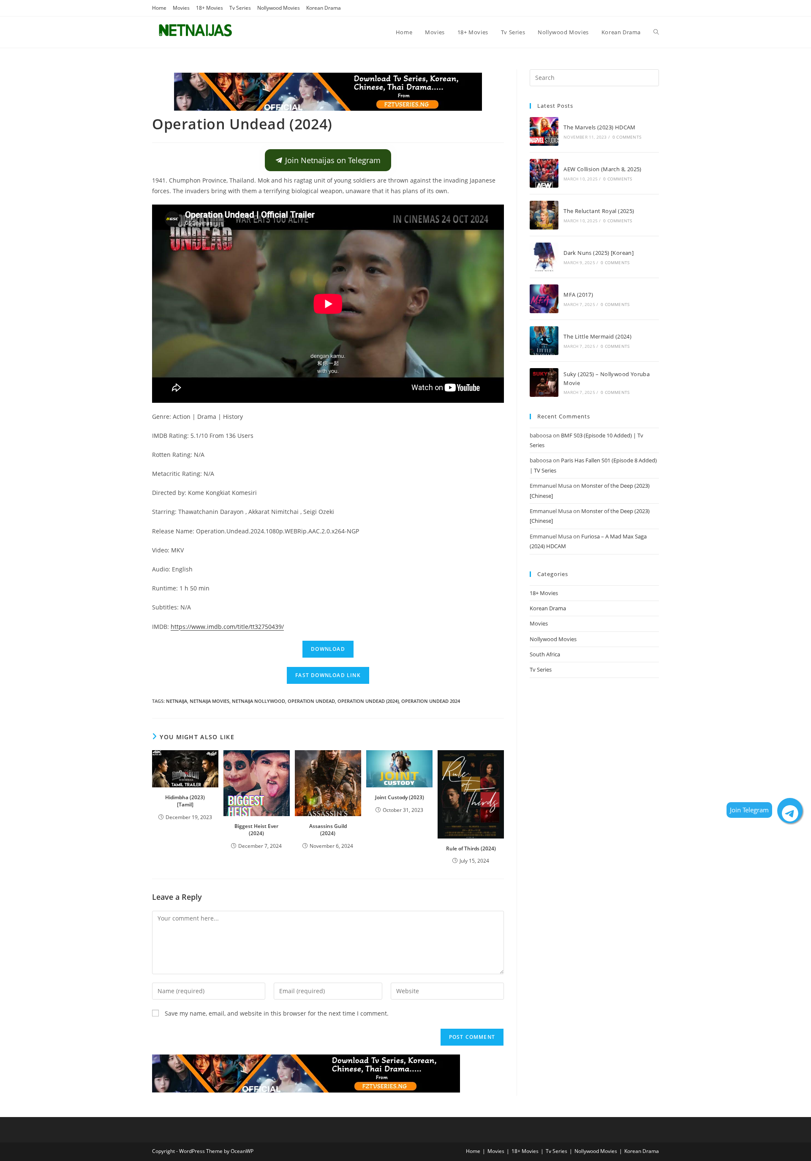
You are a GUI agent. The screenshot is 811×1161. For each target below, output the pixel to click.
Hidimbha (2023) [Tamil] (185, 801)
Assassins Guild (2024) (328, 829)
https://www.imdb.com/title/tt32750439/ (227, 627)
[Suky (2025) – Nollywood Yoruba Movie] (544, 382)
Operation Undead (311, 701)
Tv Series (240, 7)
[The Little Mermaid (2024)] (544, 340)
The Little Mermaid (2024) (597, 336)
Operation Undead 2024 (430, 701)
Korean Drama (323, 7)
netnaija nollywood (258, 701)
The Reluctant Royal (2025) (598, 211)
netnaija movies (209, 701)
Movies (181, 7)
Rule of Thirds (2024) (471, 848)
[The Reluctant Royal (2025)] (544, 215)
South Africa (545, 654)
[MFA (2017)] (544, 298)
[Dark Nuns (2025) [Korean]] (544, 257)
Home (159, 7)
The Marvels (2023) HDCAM (599, 127)
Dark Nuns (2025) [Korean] (598, 253)
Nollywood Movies (278, 7)
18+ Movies (209, 7)
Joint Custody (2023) (399, 797)
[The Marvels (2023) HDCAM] (544, 131)
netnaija (176, 701)
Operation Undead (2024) (368, 701)
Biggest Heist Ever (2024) (256, 829)
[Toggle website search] (656, 32)
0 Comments (626, 137)
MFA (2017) (578, 294)
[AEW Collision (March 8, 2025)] (544, 173)
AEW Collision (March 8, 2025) (602, 169)
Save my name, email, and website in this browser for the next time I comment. (277, 1013)
